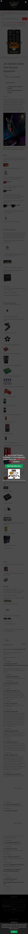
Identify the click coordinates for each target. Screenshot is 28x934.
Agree (14, 931)
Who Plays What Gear (14, 466)
